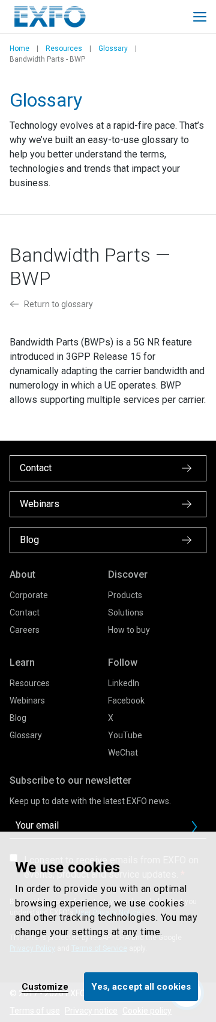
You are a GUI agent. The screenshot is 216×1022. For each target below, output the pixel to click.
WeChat (123, 752)
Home (19, 48)
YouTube (125, 735)
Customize (45, 986)
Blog (18, 718)
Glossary (113, 48)
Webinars (27, 700)
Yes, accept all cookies (141, 986)
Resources (64, 48)
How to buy (129, 630)
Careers (25, 630)
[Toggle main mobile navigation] (200, 17)
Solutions (125, 612)
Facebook (126, 700)
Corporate (29, 595)
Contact (25, 612)
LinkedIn (123, 683)
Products (125, 595)
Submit (194, 826)
